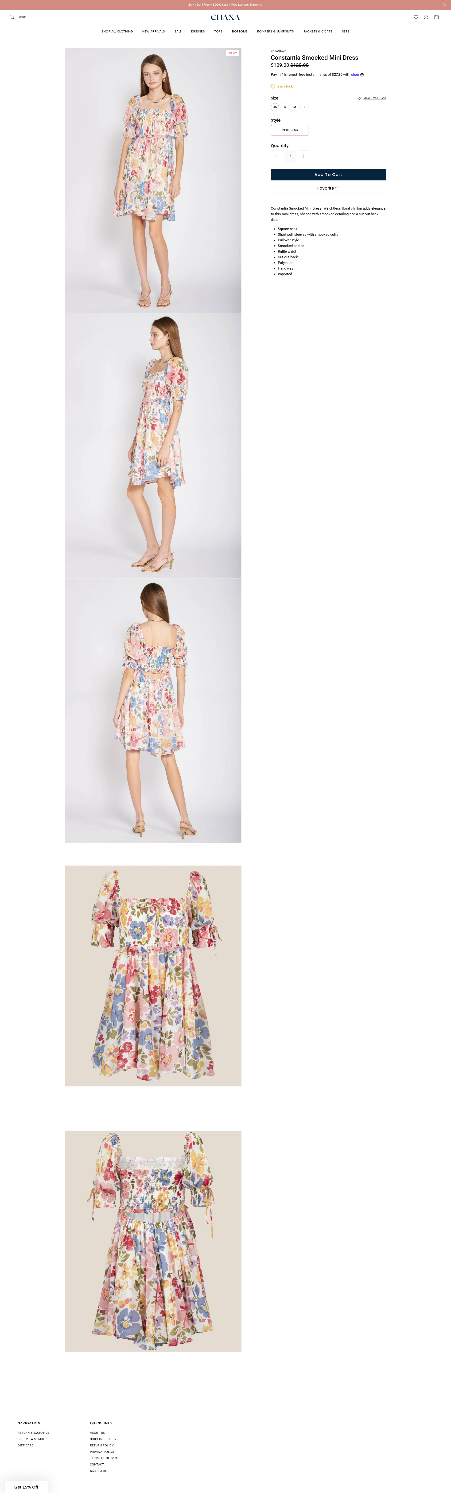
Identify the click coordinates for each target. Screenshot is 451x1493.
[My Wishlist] (416, 17)
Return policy (102, 1445)
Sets (346, 31)
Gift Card (26, 1445)
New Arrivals (153, 31)
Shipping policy (103, 1439)
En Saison (279, 50)
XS (275, 107)
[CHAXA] (225, 17)
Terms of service (104, 1458)
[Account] (426, 17)
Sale (178, 31)
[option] (153, 180)
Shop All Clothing (117, 31)
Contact (97, 1464)
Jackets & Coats (318, 31)
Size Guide (98, 1471)
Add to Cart (328, 174)
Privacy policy (102, 1451)
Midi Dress (290, 130)
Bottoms (240, 31)
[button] (26, 1487)
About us (97, 1432)
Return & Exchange (34, 1432)
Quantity (280, 145)
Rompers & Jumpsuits (275, 31)
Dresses (198, 31)
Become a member (32, 1439)
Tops (218, 31)
